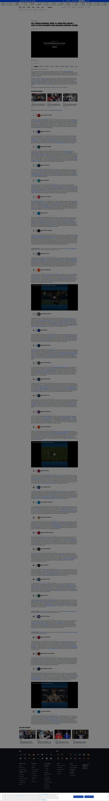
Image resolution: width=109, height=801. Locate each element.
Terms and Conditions (46, 794)
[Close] (107, 797)
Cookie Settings (43, 799)
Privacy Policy (21, 795)
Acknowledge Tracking (89, 796)
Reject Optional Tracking (78, 796)
